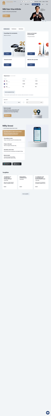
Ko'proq (15, 1)
